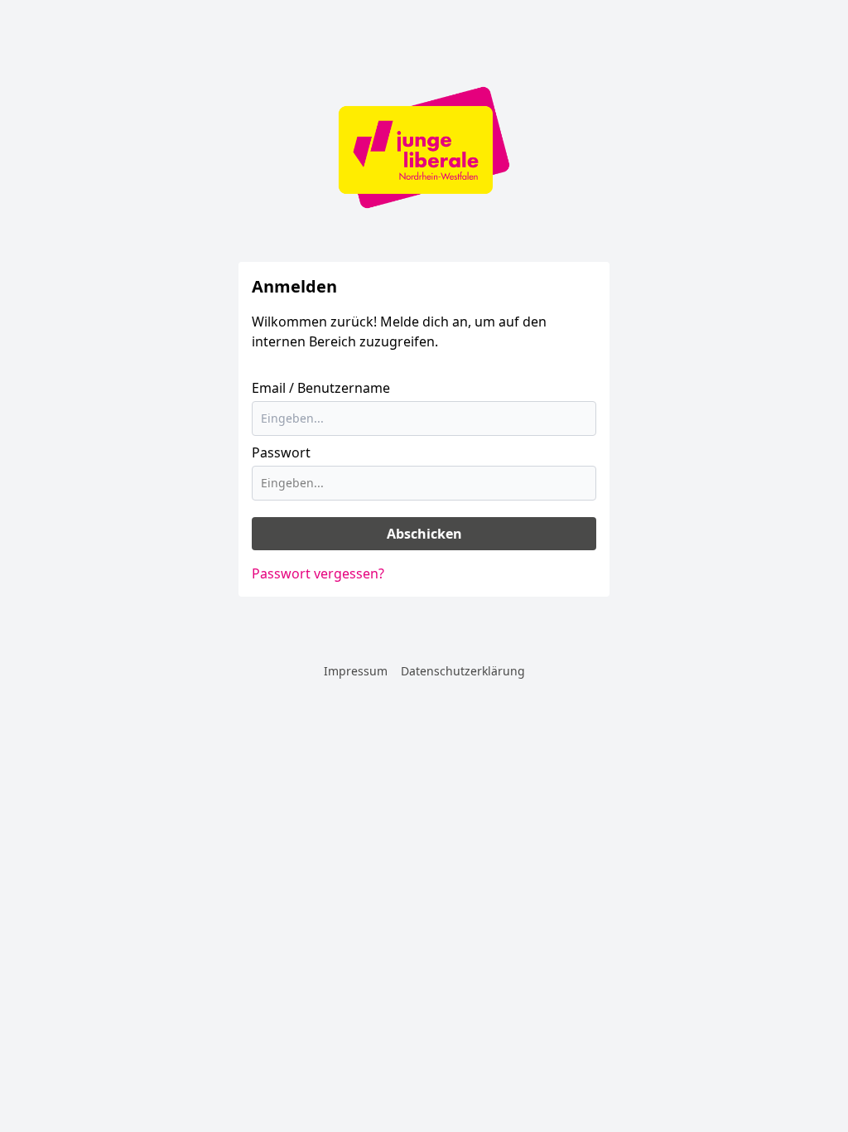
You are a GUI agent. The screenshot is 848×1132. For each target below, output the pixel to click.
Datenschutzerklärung (463, 671)
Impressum (356, 671)
